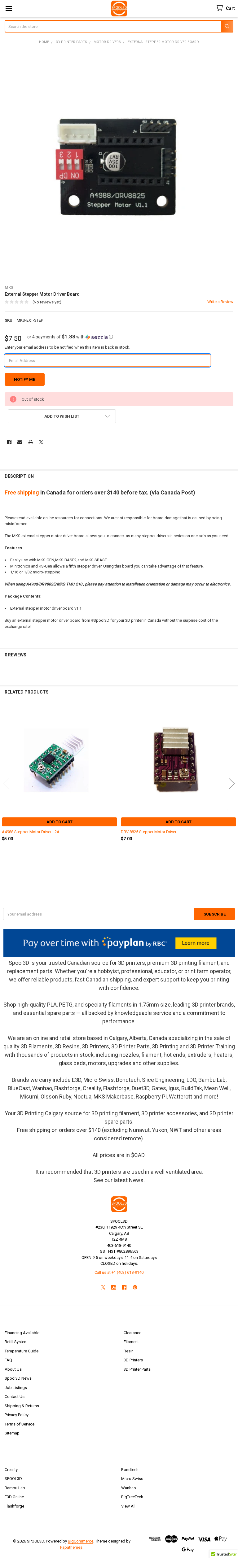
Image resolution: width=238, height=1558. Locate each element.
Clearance (132, 1332)
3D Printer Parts (137, 1369)
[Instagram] (113, 1287)
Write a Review (220, 301)
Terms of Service (19, 1424)
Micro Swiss (132, 1478)
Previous (6, 783)
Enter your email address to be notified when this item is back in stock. (67, 347)
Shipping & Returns (22, 1406)
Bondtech (130, 1469)
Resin (129, 1351)
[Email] (19, 441)
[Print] (30, 441)
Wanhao (128, 1488)
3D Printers (133, 1360)
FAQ (8, 1360)
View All (128, 1506)
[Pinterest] (134, 1287)
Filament (131, 1341)
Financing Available (22, 1332)
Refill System (16, 1341)
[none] (119, 164)
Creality (11, 1469)
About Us (13, 1369)
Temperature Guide (21, 1351)
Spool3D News (18, 1378)
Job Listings (16, 1387)
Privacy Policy (17, 1414)
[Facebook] (9, 441)
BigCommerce (80, 1541)
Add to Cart (59, 822)
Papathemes (71, 1547)
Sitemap (12, 1433)
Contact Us (14, 1396)
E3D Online (14, 1497)
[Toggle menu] (8, 8)
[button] (70, 337)
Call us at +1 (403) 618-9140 (119, 1272)
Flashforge (14, 1506)
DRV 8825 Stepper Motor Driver (148, 831)
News (136, 1180)
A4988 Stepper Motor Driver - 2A (31, 831)
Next (232, 783)
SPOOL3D (13, 1478)
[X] (41, 441)
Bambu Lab (15, 1488)
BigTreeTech (132, 1497)
